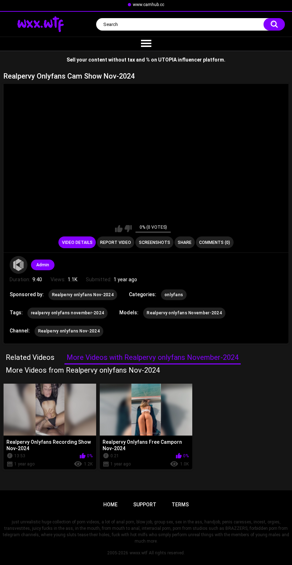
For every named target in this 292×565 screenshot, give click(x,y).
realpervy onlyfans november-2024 (67, 312)
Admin (42, 264)
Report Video (115, 242)
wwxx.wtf (138, 552)
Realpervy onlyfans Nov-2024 (83, 294)
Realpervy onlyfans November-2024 (184, 312)
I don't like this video (128, 228)
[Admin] (18, 265)
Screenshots (154, 242)
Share (185, 242)
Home (110, 504)
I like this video (118, 228)
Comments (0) (214, 242)
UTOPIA (167, 60)
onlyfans (174, 294)
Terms (180, 504)
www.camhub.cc (148, 4)
